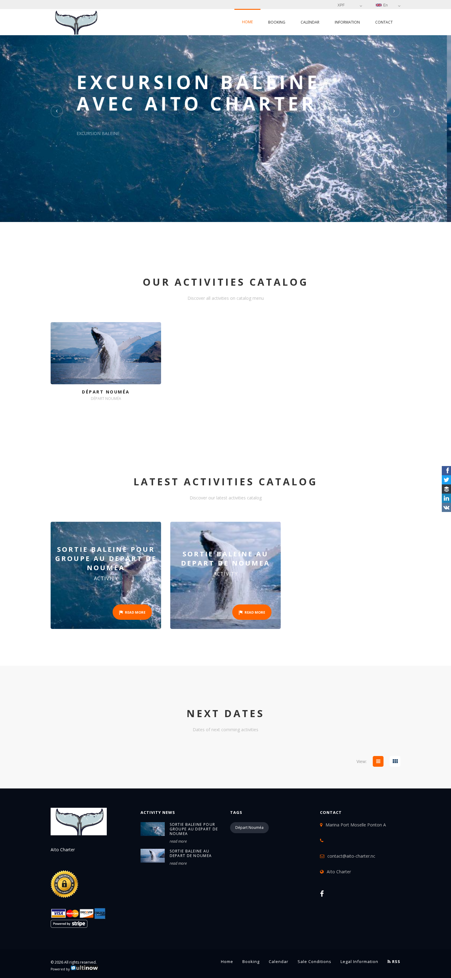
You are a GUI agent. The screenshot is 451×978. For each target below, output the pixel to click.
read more (178, 841)
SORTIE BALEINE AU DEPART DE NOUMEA (191, 853)
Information (347, 22)
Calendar (310, 22)
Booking (276, 22)
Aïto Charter (339, 872)
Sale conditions (314, 961)
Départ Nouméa (249, 827)
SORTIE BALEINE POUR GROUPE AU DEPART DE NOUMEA (194, 829)
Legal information (359, 961)
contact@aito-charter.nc (351, 856)
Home (247, 21)
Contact (384, 22)
